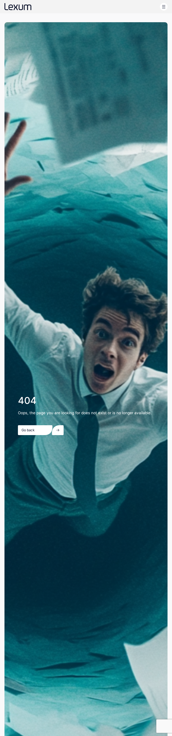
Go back (28, 430)
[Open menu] (164, 7)
